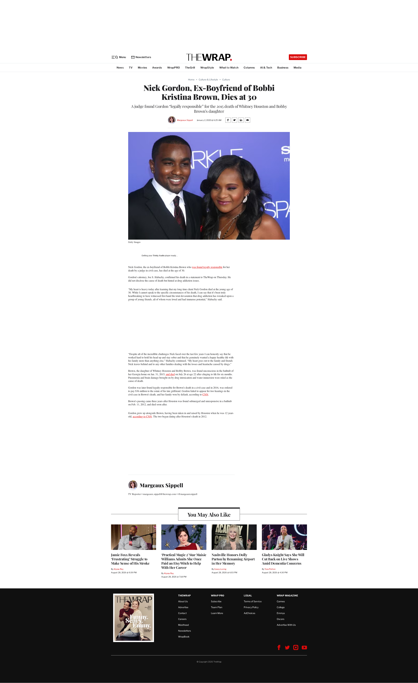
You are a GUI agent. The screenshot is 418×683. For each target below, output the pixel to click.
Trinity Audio (158, 255)
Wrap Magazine (287, 595)
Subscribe (298, 57)
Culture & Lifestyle (208, 79)
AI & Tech (266, 67)
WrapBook (183, 636)
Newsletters (143, 57)
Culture (226, 79)
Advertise (183, 607)
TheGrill (190, 67)
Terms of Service (253, 601)
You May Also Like (209, 514)
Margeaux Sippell (185, 120)
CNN (205, 394)
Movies (142, 67)
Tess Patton (270, 569)
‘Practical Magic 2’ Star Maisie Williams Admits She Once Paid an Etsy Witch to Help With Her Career (183, 561)
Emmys (281, 613)
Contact (182, 613)
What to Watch (229, 67)
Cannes (281, 601)
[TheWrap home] (209, 57)
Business (282, 67)
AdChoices (249, 613)
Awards (157, 67)
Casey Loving (220, 569)
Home (191, 79)
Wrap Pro (217, 595)
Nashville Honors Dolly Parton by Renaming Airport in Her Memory (233, 559)
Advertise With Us (286, 624)
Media (297, 67)
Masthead (183, 624)
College (281, 607)
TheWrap (184, 595)
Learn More (217, 613)
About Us (183, 601)
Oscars (280, 619)
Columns (249, 67)
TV (131, 67)
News (120, 67)
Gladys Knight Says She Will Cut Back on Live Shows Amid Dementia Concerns (283, 559)
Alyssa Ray (118, 569)
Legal (248, 595)
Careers (182, 619)
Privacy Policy (251, 607)
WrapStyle (207, 67)
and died (170, 374)
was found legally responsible (207, 267)
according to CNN (142, 416)
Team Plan (216, 607)
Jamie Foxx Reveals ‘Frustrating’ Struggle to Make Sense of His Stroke (130, 559)
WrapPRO (173, 67)
